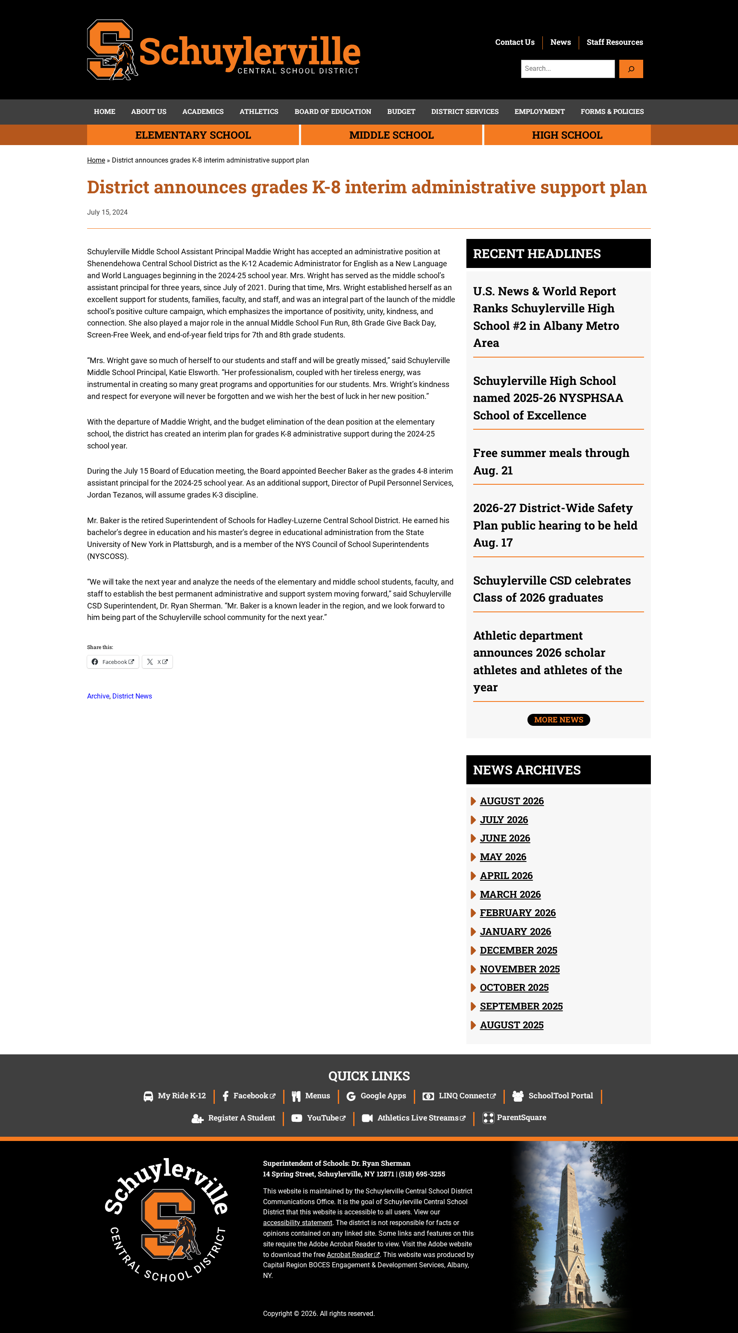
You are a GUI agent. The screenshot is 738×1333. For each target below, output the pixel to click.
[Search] (631, 69)
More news (558, 719)
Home (96, 160)
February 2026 (518, 912)
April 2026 (506, 875)
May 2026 (503, 856)
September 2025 (521, 1005)
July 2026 (504, 819)
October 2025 (514, 987)
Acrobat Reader (350, 1255)
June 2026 (505, 837)
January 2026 (515, 931)
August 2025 (512, 1024)
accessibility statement (297, 1223)
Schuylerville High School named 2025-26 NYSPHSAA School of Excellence (548, 397)
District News (132, 696)
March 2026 (510, 894)
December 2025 (518, 949)
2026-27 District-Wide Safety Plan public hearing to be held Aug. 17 (555, 525)
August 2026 (512, 800)
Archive (98, 696)
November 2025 (520, 968)
